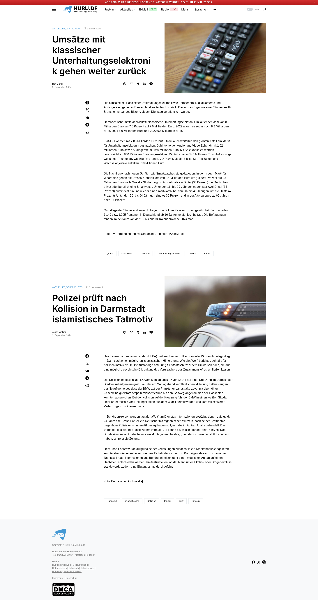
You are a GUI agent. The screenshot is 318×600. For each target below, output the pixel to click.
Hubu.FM (70, 565)
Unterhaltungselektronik (170, 253)
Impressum (57, 578)
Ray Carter (57, 84)
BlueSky (90, 555)
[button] (54, 9)
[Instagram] (264, 562)
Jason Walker (59, 332)
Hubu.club (73, 568)
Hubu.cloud (82, 565)
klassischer (127, 253)
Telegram (57, 555)
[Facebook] (253, 562)
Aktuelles (58, 28)
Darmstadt (112, 501)
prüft (181, 501)
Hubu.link (57, 571)
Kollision (151, 501)
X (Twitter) (68, 555)
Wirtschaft (73, 28)
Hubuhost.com (59, 568)
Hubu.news (58, 565)
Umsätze (145, 253)
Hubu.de (80, 545)
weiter (193, 253)
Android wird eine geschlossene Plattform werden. (142, 2)
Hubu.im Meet (87, 568)
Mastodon (80, 555)
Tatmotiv (196, 501)
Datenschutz (71, 578)
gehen (110, 253)
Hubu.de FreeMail (72, 571)
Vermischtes (74, 287)
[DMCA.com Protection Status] (63, 589)
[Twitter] (258, 562)
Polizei (167, 501)
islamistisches (132, 501)
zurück (207, 253)
